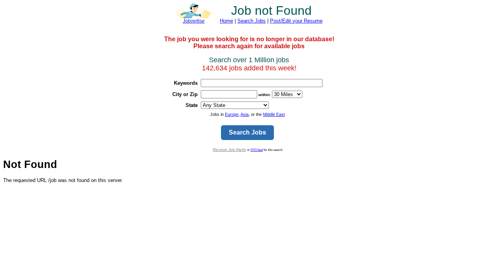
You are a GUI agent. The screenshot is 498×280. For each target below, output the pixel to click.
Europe (231, 114)
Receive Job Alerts (229, 149)
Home (226, 21)
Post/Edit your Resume (296, 21)
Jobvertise (194, 21)
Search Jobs (251, 21)
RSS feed (257, 150)
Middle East (274, 114)
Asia (244, 114)
